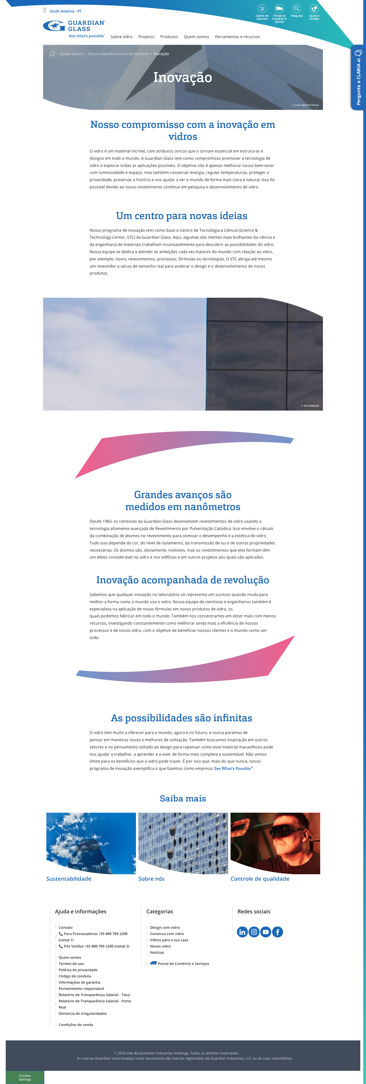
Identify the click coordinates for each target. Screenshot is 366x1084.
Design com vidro (165, 927)
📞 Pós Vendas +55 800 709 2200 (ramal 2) (94, 946)
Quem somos (70, 957)
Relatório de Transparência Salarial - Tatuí (94, 994)
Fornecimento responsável (81, 988)
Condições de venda (76, 1024)
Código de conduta (75, 976)
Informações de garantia (79, 982)
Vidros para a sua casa (169, 940)
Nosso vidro (160, 946)
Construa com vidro (167, 933)
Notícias (157, 952)
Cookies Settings (25, 1077)
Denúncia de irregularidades (83, 1013)
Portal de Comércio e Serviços (183, 963)
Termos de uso (71, 963)
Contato (66, 927)
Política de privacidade (78, 969)
